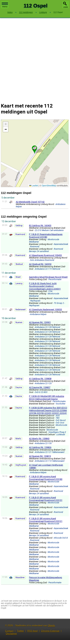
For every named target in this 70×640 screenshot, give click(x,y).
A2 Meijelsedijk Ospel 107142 (30, 202)
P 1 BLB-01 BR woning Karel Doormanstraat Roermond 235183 (45, 477)
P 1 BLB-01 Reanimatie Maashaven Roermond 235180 (46, 235)
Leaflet (34, 185)
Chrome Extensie (50, 630)
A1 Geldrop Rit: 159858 (40, 378)
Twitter (20, 630)
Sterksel (19, 264)
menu (4, 6)
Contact (9, 630)
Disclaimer (11, 633)
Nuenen (18, 322)
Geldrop (18, 225)
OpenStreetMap (49, 185)
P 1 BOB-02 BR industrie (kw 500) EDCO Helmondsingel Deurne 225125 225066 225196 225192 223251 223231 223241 (48, 410)
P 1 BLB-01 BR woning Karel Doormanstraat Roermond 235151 (45, 498)
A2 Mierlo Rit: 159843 (39, 438)
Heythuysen (20, 465)
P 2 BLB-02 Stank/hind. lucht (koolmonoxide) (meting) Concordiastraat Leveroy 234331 (45, 286)
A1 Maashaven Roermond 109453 (45, 255)
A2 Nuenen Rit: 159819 (40, 456)
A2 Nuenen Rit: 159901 (40, 322)
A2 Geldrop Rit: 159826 (40, 447)
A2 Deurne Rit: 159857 (39, 387)
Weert (18, 277)
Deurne (18, 387)
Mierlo (18, 438)
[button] (34, 148)
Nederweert (20, 309)
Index (10, 12)
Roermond (20, 234)
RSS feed (32, 630)
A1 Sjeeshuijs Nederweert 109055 (45, 309)
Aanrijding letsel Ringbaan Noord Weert (48, 277)
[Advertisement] (35, 58)
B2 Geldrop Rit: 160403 (40, 225)
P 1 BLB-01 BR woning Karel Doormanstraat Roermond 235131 (45, 519)
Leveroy (18, 283)
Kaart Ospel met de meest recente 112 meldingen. (34, 153)
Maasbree (19, 577)
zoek (65, 7)
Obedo (51, 625)
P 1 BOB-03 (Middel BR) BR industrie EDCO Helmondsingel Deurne (46, 397)
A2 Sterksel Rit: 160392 (40, 264)
